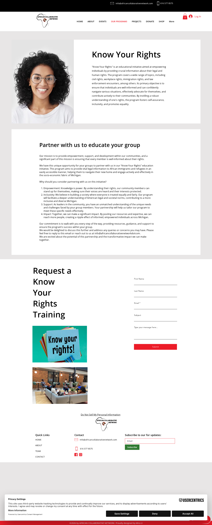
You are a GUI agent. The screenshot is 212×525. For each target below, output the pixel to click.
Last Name (139, 291)
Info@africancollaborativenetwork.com (98, 439)
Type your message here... (146, 327)
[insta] (80, 454)
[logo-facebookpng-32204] (76, 454)
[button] (185, 16)
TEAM (38, 451)
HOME (38, 439)
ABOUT (38, 445)
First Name (139, 279)
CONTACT (40, 456)
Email (136, 303)
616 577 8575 (86, 448)
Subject (137, 315)
